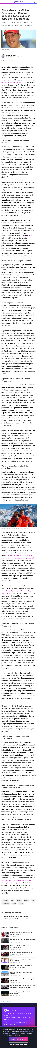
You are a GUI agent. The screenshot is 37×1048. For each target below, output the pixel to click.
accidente (5, 900)
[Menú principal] (3, 2)
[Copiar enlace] (3, 60)
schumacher (6, 903)
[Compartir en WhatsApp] (7, 60)
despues (19, 900)
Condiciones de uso (27, 1031)
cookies (26, 1033)
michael (26, 900)
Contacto (12, 1024)
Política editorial (23, 1022)
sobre (14, 903)
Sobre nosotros (13, 1022)
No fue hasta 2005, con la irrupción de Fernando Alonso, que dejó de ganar (18, 880)
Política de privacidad (10, 1033)
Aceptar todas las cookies (18, 1039)
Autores (6, 1024)
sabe (33, 900)
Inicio (2, 1001)
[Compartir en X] (11, 60)
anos (12, 900)
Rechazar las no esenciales (18, 1044)
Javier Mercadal (11, 55)
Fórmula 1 (8, 1001)
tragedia (21, 903)
